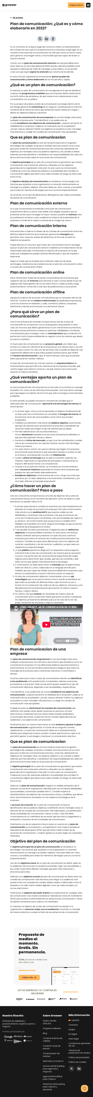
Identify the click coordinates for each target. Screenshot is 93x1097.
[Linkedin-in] (79, 1069)
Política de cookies (77, 1062)
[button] (88, 5)
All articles (18, 17)
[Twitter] (72, 1069)
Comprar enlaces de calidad (52, 1039)
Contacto (73, 1025)
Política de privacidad (79, 1057)
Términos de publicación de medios (79, 1051)
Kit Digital (73, 1034)
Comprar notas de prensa (51, 1047)
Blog (45, 1033)
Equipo (72, 1029)
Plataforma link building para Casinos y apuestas (54, 1087)
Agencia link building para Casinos (52, 1077)
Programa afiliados (52, 1028)
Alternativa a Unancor (53, 1061)
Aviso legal (74, 1039)
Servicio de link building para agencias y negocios (53, 1069)
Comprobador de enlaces (51, 1055)
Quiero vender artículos (49, 1022)
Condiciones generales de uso (79, 1044)
